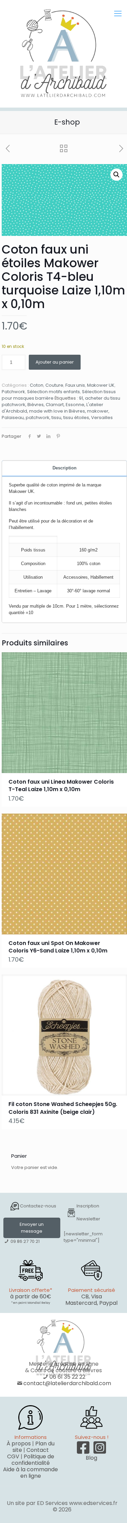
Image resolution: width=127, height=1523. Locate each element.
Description (64, 467)
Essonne (75, 404)
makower (97, 411)
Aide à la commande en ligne (30, 1472)
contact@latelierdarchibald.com (67, 1383)
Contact (37, 1450)
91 (81, 398)
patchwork (37, 417)
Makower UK (100, 385)
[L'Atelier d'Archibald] (63, 53)
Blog (91, 1458)
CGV (13, 1456)
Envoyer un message (32, 1227)
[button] (116, 175)
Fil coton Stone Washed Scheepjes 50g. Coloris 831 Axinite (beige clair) (62, 1108)
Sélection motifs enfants (53, 391)
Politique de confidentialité (33, 1460)
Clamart (55, 404)
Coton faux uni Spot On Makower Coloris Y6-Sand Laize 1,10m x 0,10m (57, 947)
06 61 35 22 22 (67, 1377)
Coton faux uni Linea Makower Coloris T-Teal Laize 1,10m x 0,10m (61, 785)
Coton (36, 385)
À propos (18, 1443)
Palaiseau (13, 417)
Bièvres (35, 404)
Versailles (102, 417)
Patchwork (13, 391)
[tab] (64, 468)
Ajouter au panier (55, 362)
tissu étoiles (76, 417)
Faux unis (75, 385)
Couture (54, 385)
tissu (56, 417)
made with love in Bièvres (57, 411)
